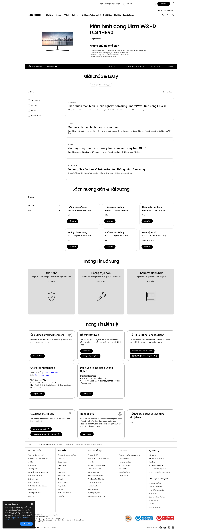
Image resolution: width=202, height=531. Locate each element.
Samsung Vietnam (42, 375)
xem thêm (134, 422)
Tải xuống (73, 221)
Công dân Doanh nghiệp (157, 469)
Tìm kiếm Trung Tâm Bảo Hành (142, 351)
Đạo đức (151, 504)
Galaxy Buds (62, 465)
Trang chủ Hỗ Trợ (93, 455)
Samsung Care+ (33, 469)
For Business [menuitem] (168, 10)
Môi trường (152, 455)
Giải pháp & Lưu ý (112, 66)
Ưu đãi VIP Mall (33, 479)
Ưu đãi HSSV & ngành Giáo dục (38, 486)
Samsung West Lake (34, 493)
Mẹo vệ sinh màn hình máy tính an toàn (103, 56)
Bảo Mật (46, 527)
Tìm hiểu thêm (37, 356)
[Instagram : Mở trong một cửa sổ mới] (169, 527)
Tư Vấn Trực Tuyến (94, 486)
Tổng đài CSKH (37, 394)
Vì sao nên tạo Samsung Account (129, 455)
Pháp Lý (53, 527)
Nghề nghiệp (153, 493)
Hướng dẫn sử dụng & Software (98, 458)
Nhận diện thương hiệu (156, 490)
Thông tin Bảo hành (94, 469)
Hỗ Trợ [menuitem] (160, 10)
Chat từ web (86, 351)
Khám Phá (31, 496)
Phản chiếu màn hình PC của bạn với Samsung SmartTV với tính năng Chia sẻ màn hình (118, 50)
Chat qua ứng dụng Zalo (90, 356)
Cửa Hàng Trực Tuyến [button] (40, 429)
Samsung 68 (32, 489)
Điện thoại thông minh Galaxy (67, 455)
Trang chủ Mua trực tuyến (36, 455)
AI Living (30, 462)
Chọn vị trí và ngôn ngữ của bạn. (110, 4)
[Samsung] (34, 15)
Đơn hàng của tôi (124, 465)
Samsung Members (125, 462)
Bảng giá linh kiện (94, 472)
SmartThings (32, 465)
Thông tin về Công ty (155, 483)
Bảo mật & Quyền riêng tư (157, 458)
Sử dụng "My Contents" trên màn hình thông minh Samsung (110, 54)
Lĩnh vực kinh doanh (155, 487)
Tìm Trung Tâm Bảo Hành (96, 479)
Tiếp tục (163, 4)
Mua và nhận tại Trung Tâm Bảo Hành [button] (45, 434)
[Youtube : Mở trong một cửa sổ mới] (164, 527)
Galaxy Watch (62, 462)
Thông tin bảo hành (96, 39)
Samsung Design (154, 507)
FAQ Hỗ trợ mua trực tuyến (97, 465)
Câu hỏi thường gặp (104, 85)
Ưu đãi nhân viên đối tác (35, 476)
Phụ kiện (61, 496)
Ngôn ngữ (31, 206)
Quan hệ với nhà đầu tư (156, 497)
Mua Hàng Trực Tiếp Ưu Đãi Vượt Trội (39, 458)
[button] (119, 107)
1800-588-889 (52, 372)
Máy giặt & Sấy (63, 483)
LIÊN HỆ (170, 66)
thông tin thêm (156, 66)
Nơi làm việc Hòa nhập (156, 465)
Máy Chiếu (61, 472)
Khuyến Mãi (123, 476)
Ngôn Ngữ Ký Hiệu (94, 493)
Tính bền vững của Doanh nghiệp (159, 472)
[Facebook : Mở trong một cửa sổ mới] (160, 527)
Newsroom (152, 500)
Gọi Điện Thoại (93, 489)
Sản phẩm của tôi (124, 472)
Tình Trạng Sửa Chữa (95, 483)
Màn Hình (61, 489)
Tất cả (93, 85)
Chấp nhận (26, 524)
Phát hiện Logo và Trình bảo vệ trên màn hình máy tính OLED (110, 52)
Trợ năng (152, 462)
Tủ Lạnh (60, 479)
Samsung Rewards (125, 458)
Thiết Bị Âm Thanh (64, 476)
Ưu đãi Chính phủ (33, 483)
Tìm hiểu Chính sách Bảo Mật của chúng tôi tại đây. (17, 518)
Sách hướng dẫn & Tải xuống (135, 66)
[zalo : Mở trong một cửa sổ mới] (173, 527)
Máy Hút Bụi (62, 486)
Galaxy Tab (61, 458)
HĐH (29, 211)
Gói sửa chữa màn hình (95, 476)
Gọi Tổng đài (87, 394)
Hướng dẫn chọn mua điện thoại (38, 472)
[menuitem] (49, 15)
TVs (59, 469)
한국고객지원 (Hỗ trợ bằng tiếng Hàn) (144, 356)
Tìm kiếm (91, 462)
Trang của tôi (87, 434)
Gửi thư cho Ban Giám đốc (96, 496)
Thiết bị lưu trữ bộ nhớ (65, 493)
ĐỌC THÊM (51, 281)
